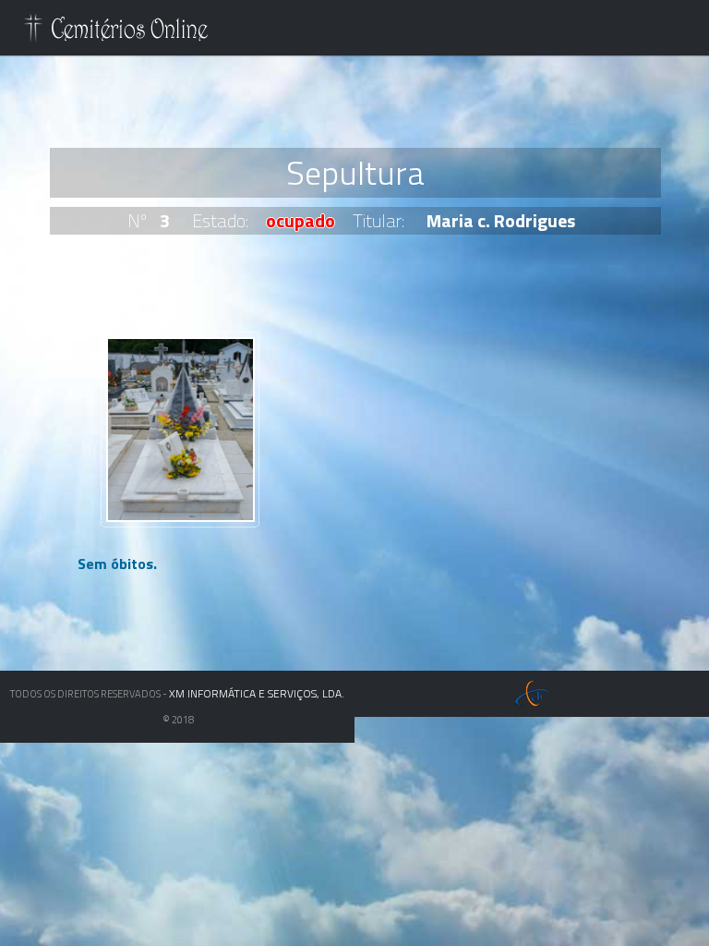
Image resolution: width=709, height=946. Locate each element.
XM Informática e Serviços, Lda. (256, 693)
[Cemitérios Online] (116, 31)
